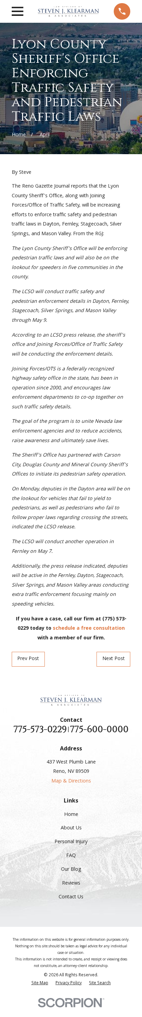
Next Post (113, 659)
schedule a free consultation (89, 629)
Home (71, 815)
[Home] (68, 11)
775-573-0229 (40, 729)
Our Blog (71, 870)
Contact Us (71, 897)
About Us (71, 828)
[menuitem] (39, 984)
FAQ (71, 856)
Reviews (71, 883)
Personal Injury (71, 842)
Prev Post (28, 659)
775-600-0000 (99, 729)
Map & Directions (71, 781)
